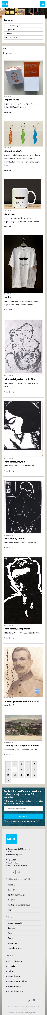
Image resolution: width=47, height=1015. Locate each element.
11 (8, 775)
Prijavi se (23, 816)
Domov (5, 48)
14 (28, 775)
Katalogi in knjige (12, 25)
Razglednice (10, 29)
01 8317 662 (12, 852)
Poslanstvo (12, 900)
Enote (10, 933)
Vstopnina (12, 966)
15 (34, 775)
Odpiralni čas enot (15, 961)
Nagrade (11, 910)
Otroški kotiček (11, 37)
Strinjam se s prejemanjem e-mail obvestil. (22, 821)
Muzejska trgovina (15, 948)
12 (15, 775)
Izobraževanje (13, 943)
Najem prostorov (14, 986)
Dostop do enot (14, 976)
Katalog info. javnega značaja (19, 905)
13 (21, 775)
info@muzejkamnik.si (16, 854)
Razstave (11, 928)
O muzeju (11, 885)
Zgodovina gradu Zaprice (17, 895)
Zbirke (10, 938)
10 (34, 769)
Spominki (9, 33)
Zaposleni (11, 890)
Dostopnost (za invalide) (17, 981)
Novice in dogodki (15, 923)
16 (8, 780)
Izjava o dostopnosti (15, 991)
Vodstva (11, 971)
